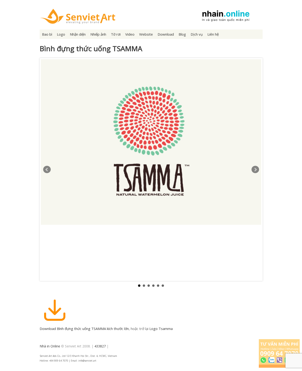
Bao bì (47, 34)
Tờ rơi (116, 34)
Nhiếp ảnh (98, 34)
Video (129, 34)
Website (146, 34)
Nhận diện (78, 34)
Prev (47, 169)
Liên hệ (213, 34)
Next (255, 169)
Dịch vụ (197, 34)
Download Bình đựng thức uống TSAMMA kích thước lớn (84, 328)
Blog (182, 34)
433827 (100, 346)
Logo (61, 34)
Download (166, 34)
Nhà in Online (50, 346)
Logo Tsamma (161, 328)
